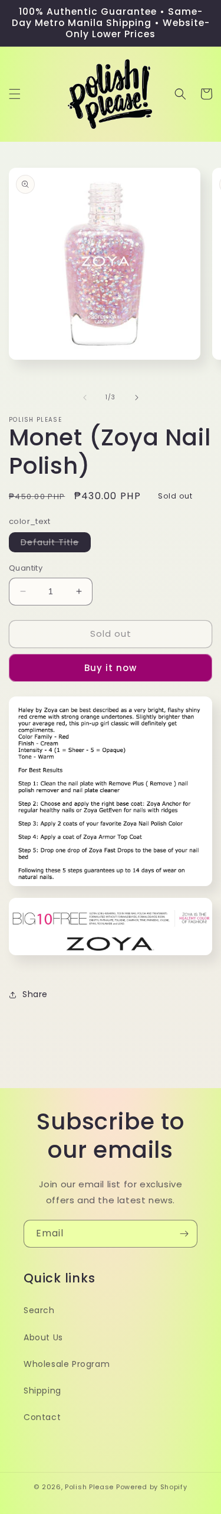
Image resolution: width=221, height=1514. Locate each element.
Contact (42, 1417)
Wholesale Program (67, 1364)
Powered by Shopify (151, 1487)
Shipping (42, 1390)
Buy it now (110, 668)
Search (39, 1310)
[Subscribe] (184, 1234)
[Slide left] (85, 398)
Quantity (25, 568)
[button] (15, 94)
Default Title (56, 544)
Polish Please (89, 1487)
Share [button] (35, 994)
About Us (43, 1337)
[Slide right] (137, 398)
